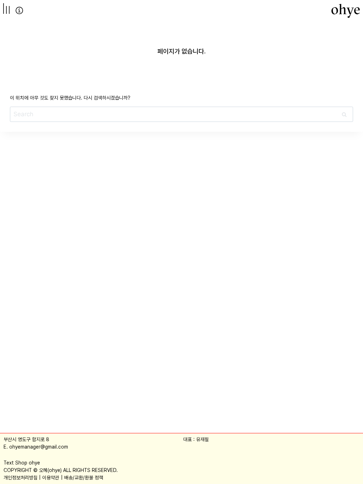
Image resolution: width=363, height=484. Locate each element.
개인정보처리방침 (21, 477)
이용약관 (50, 477)
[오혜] (345, 10)
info (19, 10)
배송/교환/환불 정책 (83, 477)
